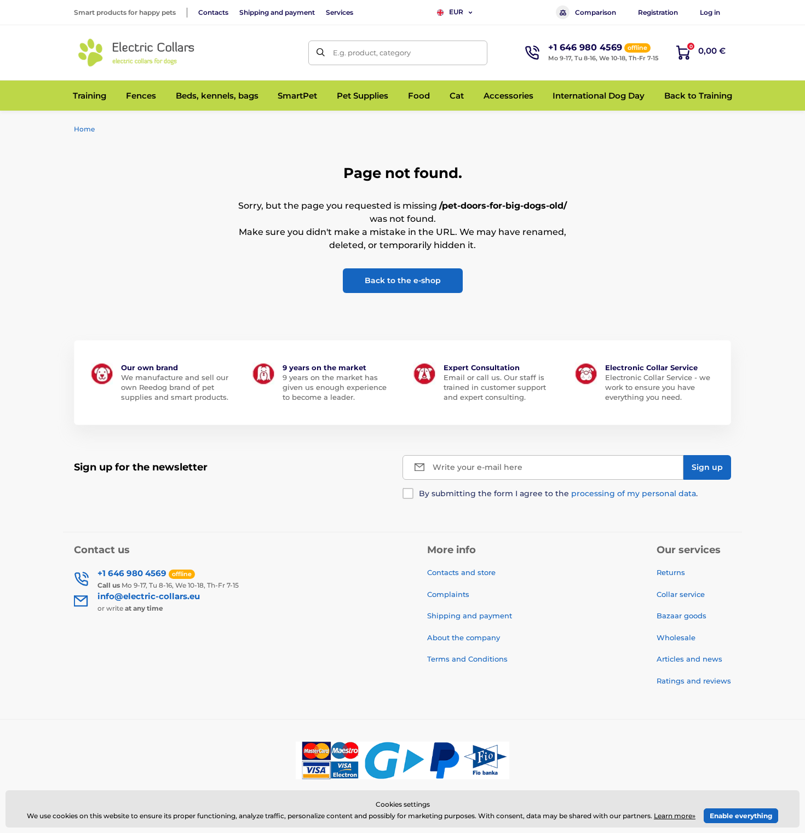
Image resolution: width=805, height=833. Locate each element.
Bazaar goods (681, 615)
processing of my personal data (633, 493)
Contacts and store (461, 572)
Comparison (595, 12)
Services (339, 12)
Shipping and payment (277, 12)
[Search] (320, 53)
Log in (710, 12)
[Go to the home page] (137, 52)
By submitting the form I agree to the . (558, 493)
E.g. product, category (372, 52)
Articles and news (689, 658)
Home (84, 129)
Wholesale (676, 637)
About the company (463, 637)
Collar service (681, 594)
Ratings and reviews (694, 680)
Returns (671, 572)
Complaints (448, 594)
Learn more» (674, 816)
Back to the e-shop (403, 280)
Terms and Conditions (467, 658)
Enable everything (741, 816)
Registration (658, 12)
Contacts (213, 12)
